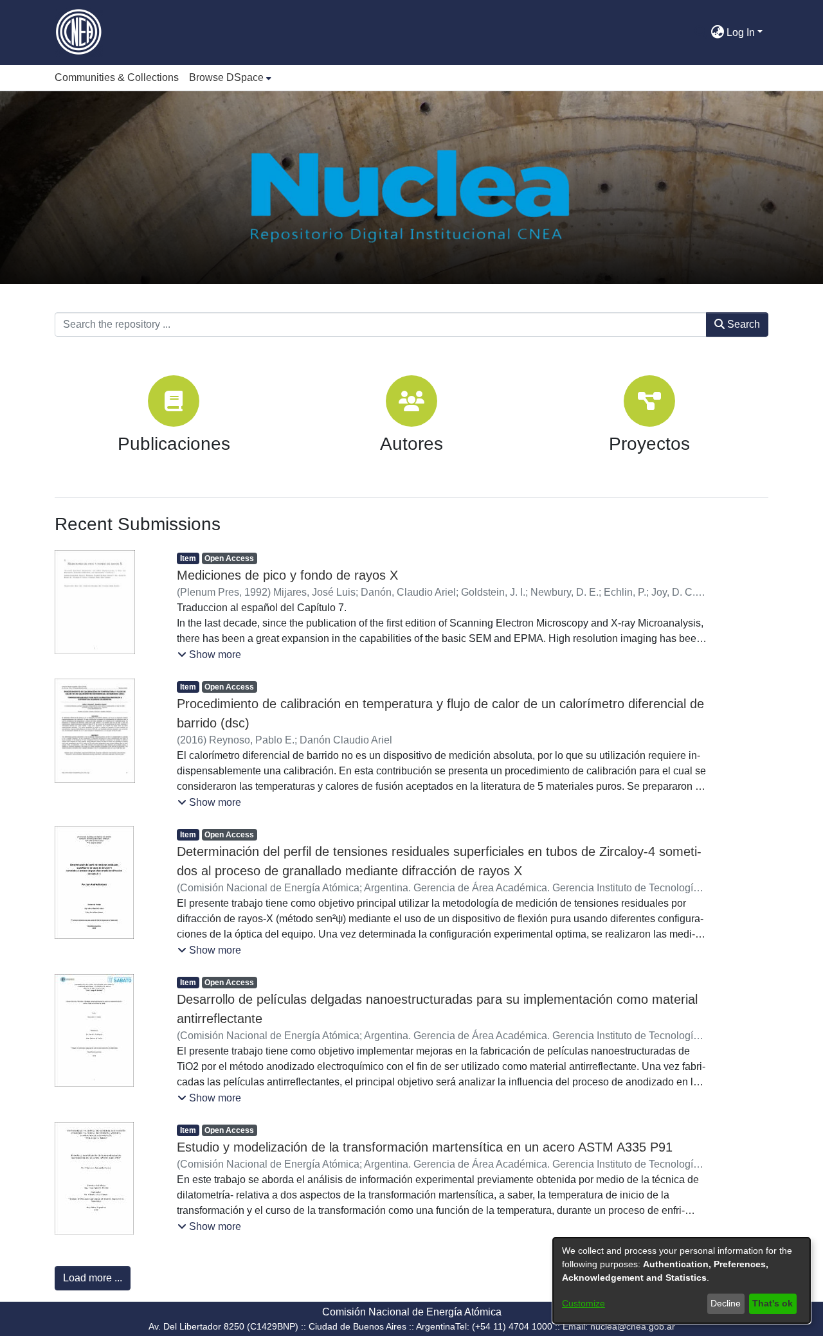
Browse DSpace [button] (226, 77)
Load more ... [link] (92, 1277)
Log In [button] (742, 32)
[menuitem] (230, 78)
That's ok (772, 1303)
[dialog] (681, 1280)
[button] (700, 32)
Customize (583, 1303)
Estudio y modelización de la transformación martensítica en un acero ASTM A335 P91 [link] (425, 1147)
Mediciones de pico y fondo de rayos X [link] (287, 575)
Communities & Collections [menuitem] (117, 77)
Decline (725, 1303)
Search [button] (742, 324)
